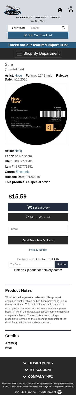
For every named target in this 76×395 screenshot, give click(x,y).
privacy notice (38, 249)
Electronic (22, 171)
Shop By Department (41, 53)
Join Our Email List (40, 35)
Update (61, 264)
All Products (19, 28)
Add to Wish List (40, 217)
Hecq (18, 75)
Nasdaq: (38, 21)
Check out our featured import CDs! (38, 45)
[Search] (63, 28)
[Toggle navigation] (59, 10)
